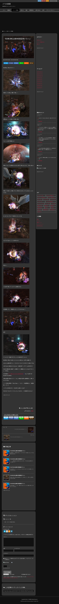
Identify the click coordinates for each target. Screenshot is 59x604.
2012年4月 (39, 87)
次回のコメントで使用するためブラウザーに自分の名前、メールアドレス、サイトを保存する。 (18, 559)
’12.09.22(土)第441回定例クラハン (17, 475)
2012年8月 (39, 79)
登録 (37, 219)
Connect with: (6, 529)
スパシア (46, 199)
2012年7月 (39, 81)
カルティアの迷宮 (41, 197)
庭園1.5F (40, 205)
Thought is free (36, 601)
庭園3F (53, 205)
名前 (4, 548)
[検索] (56, 1)
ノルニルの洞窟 (49, 201)
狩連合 (39, 209)
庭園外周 (40, 207)
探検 (46, 207)
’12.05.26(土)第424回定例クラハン (17, 459)
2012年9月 (39, 77)
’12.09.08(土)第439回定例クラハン (17, 450)
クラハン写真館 (10, 31)
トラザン (40, 201)
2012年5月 (39, 85)
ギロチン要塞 (30, 408)
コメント (5, 536)
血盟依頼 (45, 209)
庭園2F (46, 205)
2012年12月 (39, 71)
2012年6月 (39, 83)
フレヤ (53, 203)
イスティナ (40, 195)
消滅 (52, 207)
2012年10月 (40, 75)
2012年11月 (39, 73)
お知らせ (39, 40)
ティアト (52, 199)
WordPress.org (39, 225)
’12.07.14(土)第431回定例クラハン (17, 467)
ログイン (38, 220)
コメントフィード (40, 224)
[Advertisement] (29, 21)
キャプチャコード (6, 568)
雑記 (38, 44)
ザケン (39, 199)
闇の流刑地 (52, 209)
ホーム (4, 31)
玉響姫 (32, 410)
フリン (47, 203)
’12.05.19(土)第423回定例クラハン (17, 483)
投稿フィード (39, 222)
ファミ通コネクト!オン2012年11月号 (15, 373)
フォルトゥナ (41, 203)
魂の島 (39, 211)
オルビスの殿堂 (50, 195)
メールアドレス (17, 548)
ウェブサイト (5, 553)
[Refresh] (12, 562)
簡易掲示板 (40, 121)
